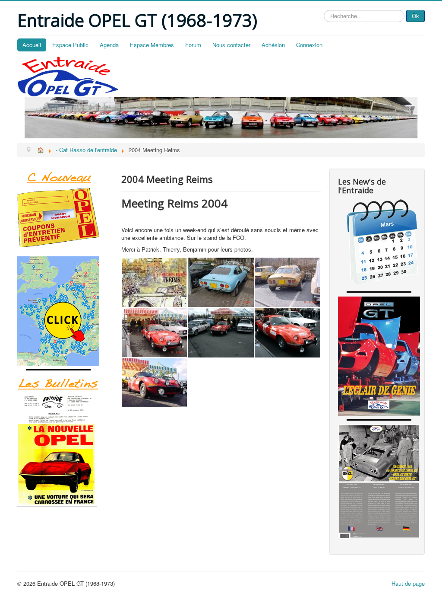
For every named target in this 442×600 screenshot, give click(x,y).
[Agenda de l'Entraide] (377, 243)
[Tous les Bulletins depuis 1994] (65, 450)
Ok (415, 16)
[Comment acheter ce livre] (65, 311)
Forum (193, 45)
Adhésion (273, 45)
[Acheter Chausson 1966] (377, 481)
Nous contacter (231, 45)
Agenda (109, 45)
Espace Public (70, 45)
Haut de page (408, 583)
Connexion (309, 45)
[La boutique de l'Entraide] (65, 217)
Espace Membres (152, 45)
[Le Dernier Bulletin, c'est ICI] (65, 178)
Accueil (31, 45)
